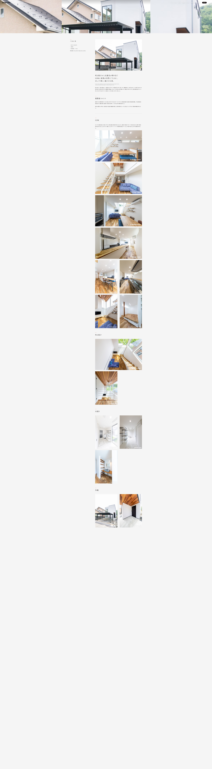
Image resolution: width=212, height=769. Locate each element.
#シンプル (76, 50)
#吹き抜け (72, 50)
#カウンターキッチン (82, 50)
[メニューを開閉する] (209, 2)
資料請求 (204, 2)
